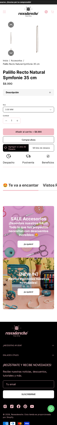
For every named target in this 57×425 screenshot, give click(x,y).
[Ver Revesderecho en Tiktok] (12, 406)
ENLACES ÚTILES (11, 355)
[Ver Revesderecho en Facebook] (18, 406)
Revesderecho (17, 414)
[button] (46, 11)
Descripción (12, 92)
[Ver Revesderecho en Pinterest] (25, 406)
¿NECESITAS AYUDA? (12, 345)
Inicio (5, 60)
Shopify (10, 417)
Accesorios (16, 60)
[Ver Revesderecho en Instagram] (5, 406)
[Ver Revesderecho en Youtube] (32, 406)
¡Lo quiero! (28, 244)
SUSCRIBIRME (28, 394)
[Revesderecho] (28, 12)
